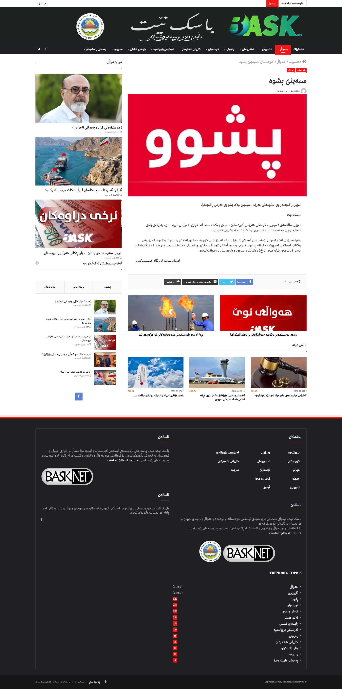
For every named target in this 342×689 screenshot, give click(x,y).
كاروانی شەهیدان (191, 49)
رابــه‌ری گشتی (138, 49)
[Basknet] (263, 26)
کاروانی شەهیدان (228, 461)
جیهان (296, 478)
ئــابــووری (267, 49)
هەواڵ (281, 61)
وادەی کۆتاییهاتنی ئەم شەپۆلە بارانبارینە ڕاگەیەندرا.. (157, 395)
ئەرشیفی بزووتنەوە (227, 452)
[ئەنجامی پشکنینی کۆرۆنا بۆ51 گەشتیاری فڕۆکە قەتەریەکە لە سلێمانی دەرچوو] (217, 372)
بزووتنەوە (294, 452)
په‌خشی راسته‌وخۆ (96, 49)
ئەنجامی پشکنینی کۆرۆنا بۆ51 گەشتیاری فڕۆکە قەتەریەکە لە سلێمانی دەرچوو (222, 397)
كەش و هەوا (290, 611)
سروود (235, 470)
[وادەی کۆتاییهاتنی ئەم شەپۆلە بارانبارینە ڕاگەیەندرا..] (155, 372)
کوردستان (294, 461)
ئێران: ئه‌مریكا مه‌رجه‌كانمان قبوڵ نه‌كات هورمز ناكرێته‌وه (83, 190)
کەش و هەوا (262, 478)
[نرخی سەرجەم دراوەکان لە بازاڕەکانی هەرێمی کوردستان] (78, 224)
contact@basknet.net (285, 533)
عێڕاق (296, 470)
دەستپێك (299, 49)
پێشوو (107, 287)
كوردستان (267, 61)
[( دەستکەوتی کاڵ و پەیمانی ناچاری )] (78, 98)
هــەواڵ (284, 49)
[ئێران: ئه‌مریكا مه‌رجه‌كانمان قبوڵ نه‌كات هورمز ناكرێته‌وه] (78, 161)
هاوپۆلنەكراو (289, 648)
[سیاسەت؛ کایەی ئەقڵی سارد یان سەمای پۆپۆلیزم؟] (105, 359)
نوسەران (265, 470)
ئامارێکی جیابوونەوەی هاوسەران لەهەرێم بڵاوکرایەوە (281, 395)
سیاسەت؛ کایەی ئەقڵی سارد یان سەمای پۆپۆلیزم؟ (66, 354)
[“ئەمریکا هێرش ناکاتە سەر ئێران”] (105, 377)
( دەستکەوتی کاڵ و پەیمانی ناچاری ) (97, 127)
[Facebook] (45, 49)
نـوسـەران (213, 49)
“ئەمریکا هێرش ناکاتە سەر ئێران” (74, 371)
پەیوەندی (94, 682)
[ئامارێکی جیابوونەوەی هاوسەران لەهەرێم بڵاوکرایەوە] (279, 372)
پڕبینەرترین (78, 287)
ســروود (118, 49)
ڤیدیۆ (266, 487)
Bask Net (295, 91)
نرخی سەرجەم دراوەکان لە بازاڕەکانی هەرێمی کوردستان (83, 253)
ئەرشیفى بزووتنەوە (163, 49)
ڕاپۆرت (294, 599)
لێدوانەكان (49, 287)
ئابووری (295, 487)
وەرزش (230, 49)
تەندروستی (248, 49)
